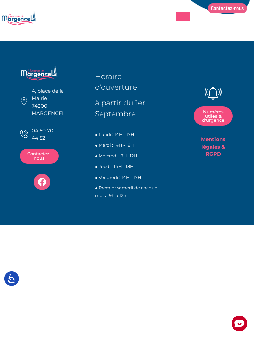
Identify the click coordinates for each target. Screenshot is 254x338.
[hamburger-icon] (183, 16)
